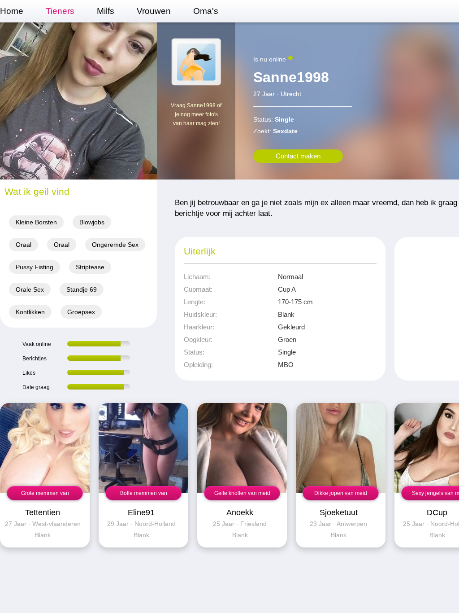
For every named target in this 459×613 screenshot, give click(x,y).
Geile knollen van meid (242, 493)
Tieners (60, 11)
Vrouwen (154, 11)
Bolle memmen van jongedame (143, 495)
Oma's (205, 11)
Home (11, 11)
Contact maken (298, 156)
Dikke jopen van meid (340, 493)
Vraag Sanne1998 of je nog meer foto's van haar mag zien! (196, 114)
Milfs (105, 11)
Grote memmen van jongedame (45, 495)
